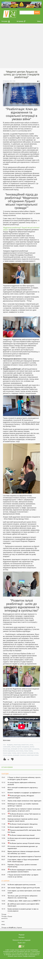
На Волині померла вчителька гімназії (22, 835)
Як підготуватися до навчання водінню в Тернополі (24, 856)
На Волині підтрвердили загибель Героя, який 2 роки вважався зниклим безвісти (24, 871)
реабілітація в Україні (32, 755)
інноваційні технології (19, 755)
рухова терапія (28, 751)
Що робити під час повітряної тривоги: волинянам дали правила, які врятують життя (24, 810)
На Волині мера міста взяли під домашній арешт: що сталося (24, 839)
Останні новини (7, 767)
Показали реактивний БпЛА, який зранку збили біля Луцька (24, 831)
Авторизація (20, 21)
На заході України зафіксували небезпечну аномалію (22, 783)
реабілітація (17, 744)
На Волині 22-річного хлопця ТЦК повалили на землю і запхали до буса (24, 815)
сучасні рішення (7, 755)
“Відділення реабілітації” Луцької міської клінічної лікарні (21, 228)
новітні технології (22, 753)
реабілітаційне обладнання (31, 749)
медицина (10, 744)
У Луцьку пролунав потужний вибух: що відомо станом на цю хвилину (23, 876)
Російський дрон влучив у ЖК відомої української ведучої (21, 797)
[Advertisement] (21, 46)
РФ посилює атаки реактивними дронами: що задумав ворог (23, 847)
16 (8, 759)
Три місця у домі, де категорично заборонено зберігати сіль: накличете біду (22, 897)
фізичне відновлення (9, 751)
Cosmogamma (6, 746)
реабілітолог (25, 744)
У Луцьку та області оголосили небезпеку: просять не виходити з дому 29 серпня (24, 778)
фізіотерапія (19, 751)
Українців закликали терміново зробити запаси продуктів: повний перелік (23, 820)
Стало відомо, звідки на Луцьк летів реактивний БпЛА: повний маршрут (23, 860)
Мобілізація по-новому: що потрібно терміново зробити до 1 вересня (23, 805)
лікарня (13, 746)
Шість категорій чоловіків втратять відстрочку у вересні (23, 788)
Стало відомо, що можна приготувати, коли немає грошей (24, 892)
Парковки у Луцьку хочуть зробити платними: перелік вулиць (22, 865)
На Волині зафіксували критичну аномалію (22, 884)
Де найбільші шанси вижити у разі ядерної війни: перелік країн (24, 905)
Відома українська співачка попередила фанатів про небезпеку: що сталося (23, 852)
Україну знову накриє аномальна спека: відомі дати (24, 801)
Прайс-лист (21, 943)
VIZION (31, 744)
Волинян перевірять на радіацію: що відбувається (24, 792)
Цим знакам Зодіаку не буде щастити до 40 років (24, 887)
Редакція (21, 935)
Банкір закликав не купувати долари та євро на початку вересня (23, 910)
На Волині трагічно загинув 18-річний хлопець (25, 843)
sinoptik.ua (12, 927)
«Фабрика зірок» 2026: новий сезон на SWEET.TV (24, 901)
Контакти (21, 937)
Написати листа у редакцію (21, 940)
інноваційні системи (16, 749)
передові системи (33, 753)
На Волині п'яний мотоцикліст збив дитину (24, 824)
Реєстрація (4, 21)
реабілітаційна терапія (9, 753)
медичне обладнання (22, 746)
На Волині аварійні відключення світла (20, 827)
